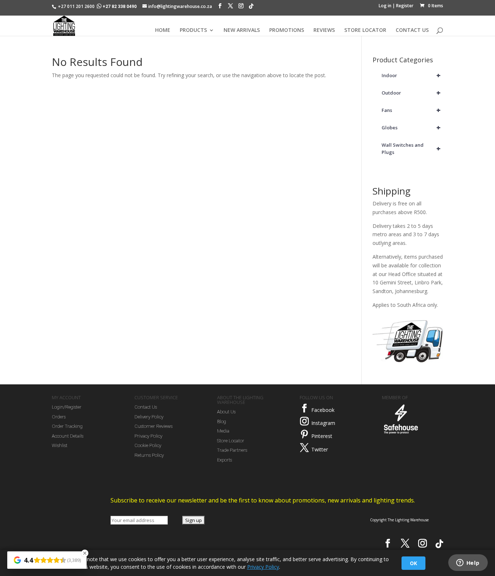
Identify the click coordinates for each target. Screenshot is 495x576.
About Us (226, 411)
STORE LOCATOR (365, 30)
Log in (385, 6)
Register (404, 6)
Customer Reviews (153, 426)
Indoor (411, 75)
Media (223, 431)
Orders (59, 417)
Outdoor (411, 92)
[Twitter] (304, 447)
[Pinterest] (304, 434)
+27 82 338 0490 (119, 6)
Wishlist (59, 445)
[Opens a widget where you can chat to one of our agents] (468, 563)
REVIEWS (324, 30)
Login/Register (67, 407)
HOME (162, 30)
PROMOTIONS (286, 30)
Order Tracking (67, 426)
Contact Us (145, 407)
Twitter (319, 449)
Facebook (322, 409)
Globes (411, 127)
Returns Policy (149, 455)
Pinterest (321, 436)
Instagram (323, 423)
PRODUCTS (193, 30)
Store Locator (230, 440)
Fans (411, 110)
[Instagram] (241, 7)
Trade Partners (232, 450)
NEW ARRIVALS (242, 30)
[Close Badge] (84, 553)
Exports (224, 460)
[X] (230, 7)
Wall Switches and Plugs (411, 148)
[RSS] (251, 8)
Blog (221, 421)
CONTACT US (412, 30)
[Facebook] (219, 7)
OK (413, 563)
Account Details (67, 436)
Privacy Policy (148, 436)
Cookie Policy (147, 445)
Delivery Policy (148, 417)
